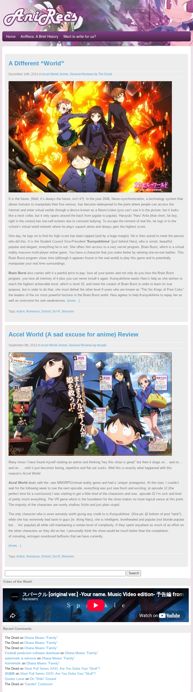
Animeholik (13, 663)
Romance (33, 311)
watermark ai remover (20, 658)
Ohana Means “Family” (41, 638)
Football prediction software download (32, 653)
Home (11, 36)
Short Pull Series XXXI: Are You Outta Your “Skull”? (62, 668)
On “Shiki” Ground (43, 679)
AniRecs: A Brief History (39, 36)
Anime (64, 74)
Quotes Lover (14, 679)
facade (102, 345)
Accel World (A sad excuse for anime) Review (73, 334)
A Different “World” (36, 63)
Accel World (50, 74)
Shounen (68, 311)
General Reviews (81, 74)
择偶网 (10, 673)
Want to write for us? (79, 36)
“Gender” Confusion (38, 684)
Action (20, 311)
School (46, 311)
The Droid (105, 74)
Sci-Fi (56, 311)
